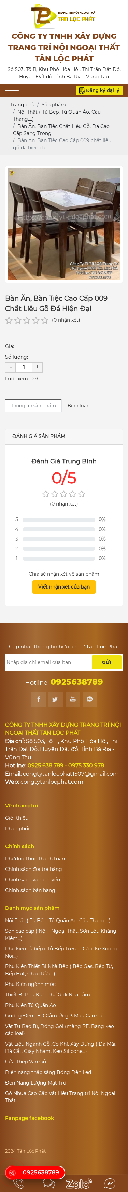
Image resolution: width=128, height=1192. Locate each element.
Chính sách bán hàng (30, 890)
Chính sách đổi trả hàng (33, 869)
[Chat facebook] (109, 1183)
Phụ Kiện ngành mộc (30, 984)
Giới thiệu (16, 818)
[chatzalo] (79, 1183)
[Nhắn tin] (49, 1183)
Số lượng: (16, 357)
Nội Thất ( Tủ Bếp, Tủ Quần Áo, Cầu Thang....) (58, 920)
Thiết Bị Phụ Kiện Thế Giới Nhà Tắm (47, 995)
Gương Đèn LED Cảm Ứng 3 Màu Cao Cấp (55, 1016)
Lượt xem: (17, 379)
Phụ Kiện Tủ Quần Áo (30, 1005)
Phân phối (17, 829)
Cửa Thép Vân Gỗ (25, 1062)
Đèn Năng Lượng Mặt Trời (36, 1083)
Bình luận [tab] (79, 405)
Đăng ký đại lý (102, 90)
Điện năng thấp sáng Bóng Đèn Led (48, 1072)
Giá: (9, 346)
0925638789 (41, 1172)
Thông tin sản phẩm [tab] (33, 405)
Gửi (106, 662)
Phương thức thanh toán (35, 859)
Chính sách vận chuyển (32, 880)
